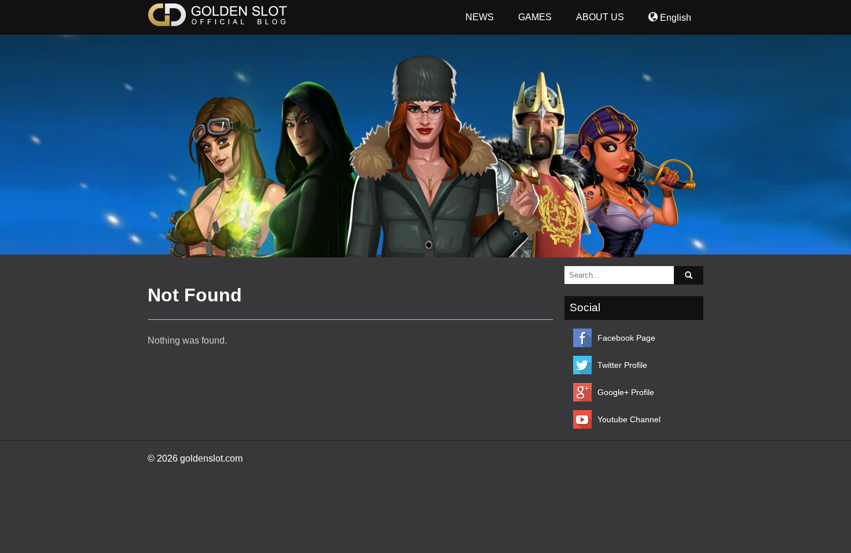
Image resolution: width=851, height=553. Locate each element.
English (674, 18)
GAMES (535, 17)
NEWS (479, 17)
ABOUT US (600, 17)
